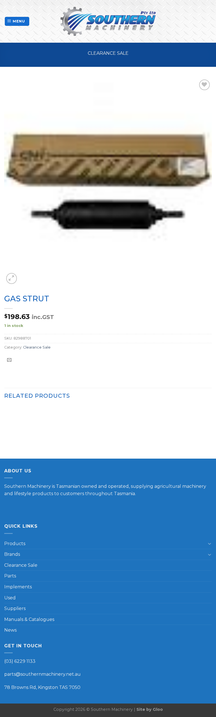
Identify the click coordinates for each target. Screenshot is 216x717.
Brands (12, 554)
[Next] (211, 432)
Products (14, 543)
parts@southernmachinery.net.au (42, 674)
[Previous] (4, 432)
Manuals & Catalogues (29, 619)
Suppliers (15, 608)
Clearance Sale (108, 53)
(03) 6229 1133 (19, 661)
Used (10, 597)
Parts (10, 576)
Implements (18, 586)
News (10, 630)
